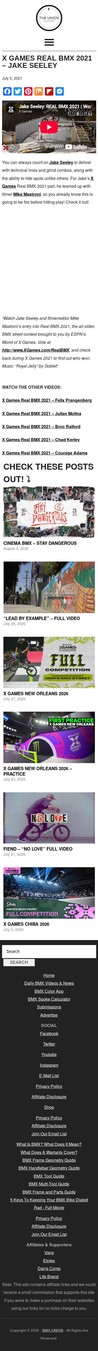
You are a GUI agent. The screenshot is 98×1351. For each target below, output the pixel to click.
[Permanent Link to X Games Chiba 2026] (49, 893)
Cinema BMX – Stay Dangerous (40, 543)
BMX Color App (49, 991)
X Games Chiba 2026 (26, 924)
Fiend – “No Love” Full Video (37, 849)
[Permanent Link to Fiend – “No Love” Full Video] (49, 818)
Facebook (49, 1033)
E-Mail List (49, 1075)
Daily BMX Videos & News (49, 983)
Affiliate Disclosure (49, 1097)
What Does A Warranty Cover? (49, 1152)
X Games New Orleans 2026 (35, 693)
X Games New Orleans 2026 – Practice (37, 771)
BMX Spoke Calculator (49, 999)
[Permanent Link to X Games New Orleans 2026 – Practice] (49, 737)
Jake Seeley (61, 162)
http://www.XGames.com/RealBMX (35, 350)
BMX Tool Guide (49, 1176)
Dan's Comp (49, 1268)
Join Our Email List (49, 1134)
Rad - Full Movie (49, 1208)
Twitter (49, 1044)
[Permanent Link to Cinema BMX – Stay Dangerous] (49, 512)
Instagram (49, 1065)
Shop (49, 1107)
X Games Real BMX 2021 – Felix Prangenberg (47, 400)
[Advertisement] (49, 260)
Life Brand (49, 1276)
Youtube (49, 1054)
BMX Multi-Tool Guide (49, 1184)
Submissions (49, 1007)
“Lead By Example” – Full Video (41, 618)
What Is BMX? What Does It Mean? (49, 1144)
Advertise (49, 1015)
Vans (49, 1252)
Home (49, 975)
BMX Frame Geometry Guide (49, 1160)
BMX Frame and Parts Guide (49, 1192)
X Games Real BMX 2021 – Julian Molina (41, 413)
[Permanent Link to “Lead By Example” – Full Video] (49, 587)
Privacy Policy (49, 1086)
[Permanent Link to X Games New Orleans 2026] (49, 662)
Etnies (49, 1261)
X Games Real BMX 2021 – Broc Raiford (41, 426)
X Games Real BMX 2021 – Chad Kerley (41, 439)
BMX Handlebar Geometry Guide (49, 1168)
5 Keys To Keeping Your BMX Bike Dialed (49, 1200)
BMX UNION (49, 18)
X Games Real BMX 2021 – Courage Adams (45, 453)
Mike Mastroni (27, 194)
